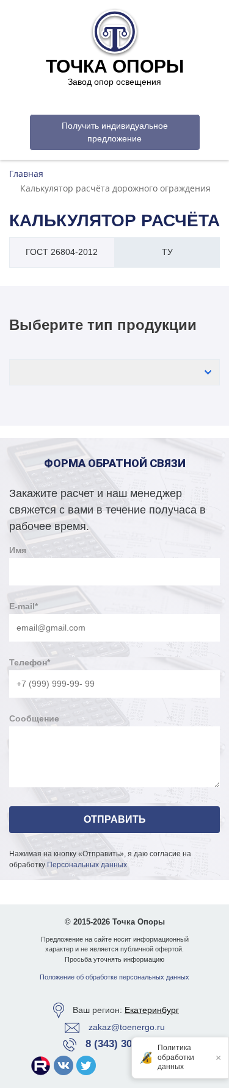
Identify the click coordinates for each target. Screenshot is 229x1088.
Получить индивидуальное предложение (115, 132)
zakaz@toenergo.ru (127, 1027)
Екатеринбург (152, 1010)
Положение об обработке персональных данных (114, 977)
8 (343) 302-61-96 (126, 1044)
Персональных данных (87, 865)
